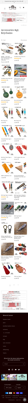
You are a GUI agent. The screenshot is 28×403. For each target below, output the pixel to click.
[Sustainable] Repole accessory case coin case (19, 176)
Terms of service (22, 397)
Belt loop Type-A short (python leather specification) (19, 237)
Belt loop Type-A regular (6, 195)
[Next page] (18, 284)
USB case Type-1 (18, 276)
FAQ (4, 339)
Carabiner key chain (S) (19, 56)
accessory (5, 329)
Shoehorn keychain (5, 276)
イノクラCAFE (6, 332)
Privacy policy (15, 397)
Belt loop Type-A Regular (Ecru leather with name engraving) (20, 196)
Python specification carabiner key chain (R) (6, 237)
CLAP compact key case (19, 157)
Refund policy (8, 397)
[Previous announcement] (2, 2)
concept (5, 336)
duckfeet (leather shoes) (9, 326)
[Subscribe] (23, 364)
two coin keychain (18, 100)
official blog (6, 349)
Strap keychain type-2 (19, 139)
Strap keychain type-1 (6, 139)
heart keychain (17, 256)
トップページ (24, 25)
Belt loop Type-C (18, 216)
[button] (4, 8)
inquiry (4, 353)
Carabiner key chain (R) (6, 78)
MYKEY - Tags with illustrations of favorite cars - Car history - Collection (6, 58)
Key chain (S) (4, 120)
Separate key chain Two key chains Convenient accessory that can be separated (19, 80)
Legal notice (18, 399)
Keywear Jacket (6, 319)
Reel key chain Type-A (6, 157)
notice (4, 346)
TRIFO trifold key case (6, 175)
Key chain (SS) (17, 120)
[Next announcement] (25, 2)
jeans (4, 322)
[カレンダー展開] (25, 400)
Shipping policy (12, 399)
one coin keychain (5, 100)
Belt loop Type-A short (6, 216)
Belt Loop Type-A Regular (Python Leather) (7, 257)
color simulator (7, 342)
